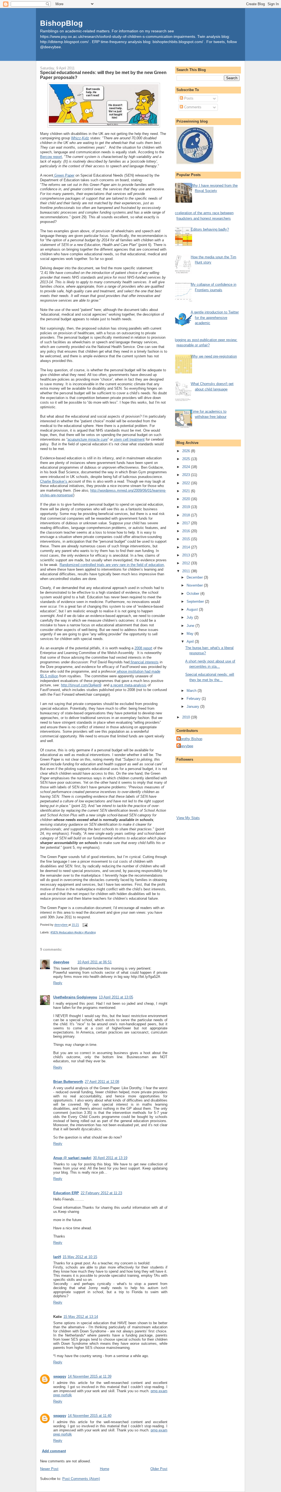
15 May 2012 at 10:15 (80, 1257)
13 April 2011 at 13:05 (116, 997)
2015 (186, 539)
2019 (186, 507)
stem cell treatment (129, 439)
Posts (188, 98)
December (195, 577)
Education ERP (66, 1193)
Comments (192, 107)
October (193, 593)
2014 (186, 547)
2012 (186, 563)
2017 (186, 523)
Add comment (54, 1451)
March (192, 691)
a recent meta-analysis (128, 685)
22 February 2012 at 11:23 (101, 1193)
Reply (57, 983)
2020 (186, 499)
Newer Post (49, 1469)
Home (104, 1469)
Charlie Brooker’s (54, 481)
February (194, 699)
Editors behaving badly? (210, 229)
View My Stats (188, 818)
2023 (186, 475)
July (190, 617)
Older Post (158, 1469)
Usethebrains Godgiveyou (75, 997)
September (196, 601)
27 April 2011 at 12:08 (102, 1082)
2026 (186, 451)
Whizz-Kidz (80, 138)
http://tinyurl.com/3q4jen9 (81, 685)
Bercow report (51, 157)
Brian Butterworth (68, 1082)
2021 (186, 491)
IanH (57, 1257)
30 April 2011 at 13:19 (110, 1158)
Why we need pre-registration (214, 356)
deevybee (61, 962)
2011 (186, 571)
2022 (186, 483)
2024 (186, 467)
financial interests (144, 662)
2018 (186, 515)
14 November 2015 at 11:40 (89, 1416)
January (193, 706)
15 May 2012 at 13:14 (80, 1317)
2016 (186, 531)
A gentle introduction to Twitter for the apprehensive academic (215, 317)
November (195, 585)
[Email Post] (84, 925)
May (191, 634)
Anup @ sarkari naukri (72, 1158)
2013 (186, 555)
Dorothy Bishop (190, 739)
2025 (186, 459)
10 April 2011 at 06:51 (94, 962)
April (191, 641)
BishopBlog (61, 23)
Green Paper (63, 175)
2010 (186, 717)
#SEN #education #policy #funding (73, 932)
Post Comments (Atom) (81, 1479)
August (193, 609)
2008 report (143, 648)
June (191, 626)
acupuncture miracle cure (88, 439)
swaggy (59, 1376)
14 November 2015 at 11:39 (89, 1376)
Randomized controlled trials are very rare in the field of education (112, 565)
